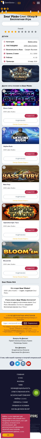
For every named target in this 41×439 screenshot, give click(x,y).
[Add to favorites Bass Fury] (4, 167)
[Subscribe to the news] (18, 3)
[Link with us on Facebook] (12, 363)
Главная (20, 374)
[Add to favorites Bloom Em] (4, 243)
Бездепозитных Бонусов (20, 350)
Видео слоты (32, 42)
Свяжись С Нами (20, 402)
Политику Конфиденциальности (14, 330)
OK (8, 435)
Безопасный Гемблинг (21, 395)
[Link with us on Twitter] (17, 363)
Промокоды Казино (20, 343)
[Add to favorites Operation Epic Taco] (4, 205)
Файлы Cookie (20, 399)
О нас (20, 378)
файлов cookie (18, 431)
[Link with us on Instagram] (23, 363)
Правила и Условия (20, 406)
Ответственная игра (20, 392)
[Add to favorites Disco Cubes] (4, 91)
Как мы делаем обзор (20, 409)
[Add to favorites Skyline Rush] (4, 129)
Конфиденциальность (20, 388)
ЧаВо (20, 385)
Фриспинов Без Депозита (20, 352)
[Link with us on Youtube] (28, 363)
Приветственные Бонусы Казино (20, 341)
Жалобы (20, 381)
